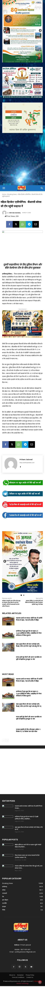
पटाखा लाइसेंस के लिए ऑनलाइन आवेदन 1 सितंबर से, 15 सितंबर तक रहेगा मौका (28, 723)
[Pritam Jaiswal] (4, 205)
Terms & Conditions (18, 970)
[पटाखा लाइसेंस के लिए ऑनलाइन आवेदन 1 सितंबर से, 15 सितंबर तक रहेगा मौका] (8, 725)
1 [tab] (20, 57)
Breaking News (12, 187)
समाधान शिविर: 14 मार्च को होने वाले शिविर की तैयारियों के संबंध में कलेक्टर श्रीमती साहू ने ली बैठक (34, 595)
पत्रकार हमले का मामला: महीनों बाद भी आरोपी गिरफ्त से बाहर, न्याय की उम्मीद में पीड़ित (29, 611)
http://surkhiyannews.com (27, 455)
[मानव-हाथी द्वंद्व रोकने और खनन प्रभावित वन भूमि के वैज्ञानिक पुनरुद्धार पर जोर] (8, 652)
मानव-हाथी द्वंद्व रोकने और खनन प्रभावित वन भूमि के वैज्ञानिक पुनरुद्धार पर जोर (29, 650)
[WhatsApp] (22, 216)
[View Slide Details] (22, 475)
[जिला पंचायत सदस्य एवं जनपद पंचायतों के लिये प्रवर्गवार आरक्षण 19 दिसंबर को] (7, 850)
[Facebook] (9, 216)
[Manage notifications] (40, 982)
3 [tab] (25, 57)
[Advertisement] (22, 153)
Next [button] (40, 27)
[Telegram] (29, 216)
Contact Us (29, 970)
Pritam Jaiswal (15, 205)
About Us (12, 967)
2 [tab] (22, 57)
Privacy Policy (30, 967)
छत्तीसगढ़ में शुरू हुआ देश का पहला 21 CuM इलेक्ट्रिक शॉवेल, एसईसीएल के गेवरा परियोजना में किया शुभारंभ (29, 625)
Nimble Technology (22, 976)
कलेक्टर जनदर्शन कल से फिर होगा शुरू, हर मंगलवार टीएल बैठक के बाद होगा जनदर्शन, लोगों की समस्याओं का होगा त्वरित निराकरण (11, 595)
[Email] (35, 216)
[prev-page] (3, 732)
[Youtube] (31, 959)
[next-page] (7, 732)
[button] (3, 180)
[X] (16, 216)
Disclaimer (20, 967)
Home (4, 187)
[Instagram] (19, 959)
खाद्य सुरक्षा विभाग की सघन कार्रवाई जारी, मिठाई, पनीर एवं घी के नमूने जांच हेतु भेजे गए (28, 637)
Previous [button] (5, 27)
